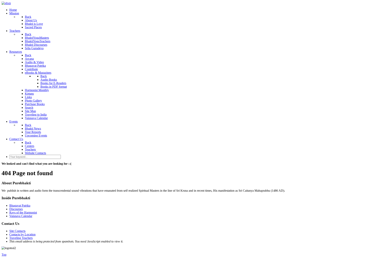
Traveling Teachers (21, 238)
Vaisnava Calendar (20, 216)
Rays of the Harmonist (23, 212)
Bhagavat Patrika (19, 205)
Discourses (16, 209)
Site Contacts (17, 231)
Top (4, 254)
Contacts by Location (22, 234)
